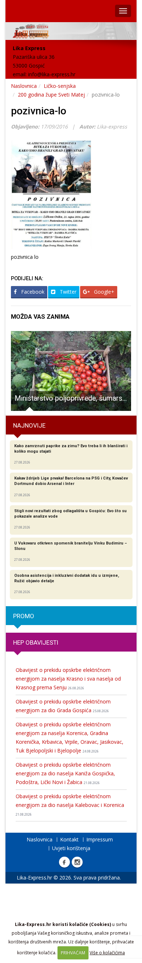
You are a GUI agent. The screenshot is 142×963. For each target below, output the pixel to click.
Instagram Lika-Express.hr (77, 862)
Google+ (103, 291)
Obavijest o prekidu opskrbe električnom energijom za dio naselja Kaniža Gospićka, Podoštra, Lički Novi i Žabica (65, 773)
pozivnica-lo (38, 111)
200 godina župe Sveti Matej (51, 94)
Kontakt (69, 839)
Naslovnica (24, 85)
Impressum (99, 839)
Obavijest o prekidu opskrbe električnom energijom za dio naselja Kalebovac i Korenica (70, 805)
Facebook (32, 291)
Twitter (67, 291)
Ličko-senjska (60, 85)
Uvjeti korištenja (71, 848)
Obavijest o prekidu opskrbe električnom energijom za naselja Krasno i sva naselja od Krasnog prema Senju (68, 678)
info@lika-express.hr (51, 74)
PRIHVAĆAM (73, 953)
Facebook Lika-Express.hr (64, 862)
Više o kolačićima (107, 953)
